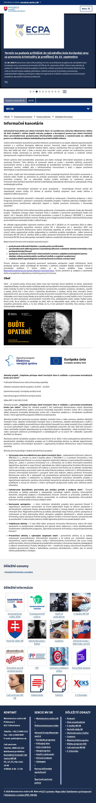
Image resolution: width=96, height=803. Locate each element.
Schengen (41, 761)
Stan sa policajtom (76, 722)
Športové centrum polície (43, 781)
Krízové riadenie (44, 758)
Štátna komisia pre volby (46, 725)
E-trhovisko (72, 751)
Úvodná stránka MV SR (15, 100)
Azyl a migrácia (43, 747)
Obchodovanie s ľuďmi (78, 733)
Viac (6, 81)
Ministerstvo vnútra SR (47, 718)
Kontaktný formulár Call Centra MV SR (15, 757)
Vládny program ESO (76, 743)
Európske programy (45, 739)
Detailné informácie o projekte (19, 572)
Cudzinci (71, 736)
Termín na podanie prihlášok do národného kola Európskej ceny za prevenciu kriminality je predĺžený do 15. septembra (46, 55)
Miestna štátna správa (77, 740)
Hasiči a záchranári (45, 754)
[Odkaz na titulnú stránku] (15, 8)
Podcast (71, 718)
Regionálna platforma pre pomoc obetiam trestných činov (29, 270)
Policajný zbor (43, 743)
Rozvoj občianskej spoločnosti (43, 770)
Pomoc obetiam (43, 116)
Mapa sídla (60, 791)
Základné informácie (64, 116)
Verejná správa (43, 750)
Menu (86, 8)
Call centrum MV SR (76, 747)
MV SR (31, 100)
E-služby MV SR (74, 725)
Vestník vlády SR (75, 729)
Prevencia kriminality (23, 116)
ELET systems (47, 791)
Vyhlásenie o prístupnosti (79, 791)
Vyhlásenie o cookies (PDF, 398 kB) (21, 795)
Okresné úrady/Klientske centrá (46, 734)
